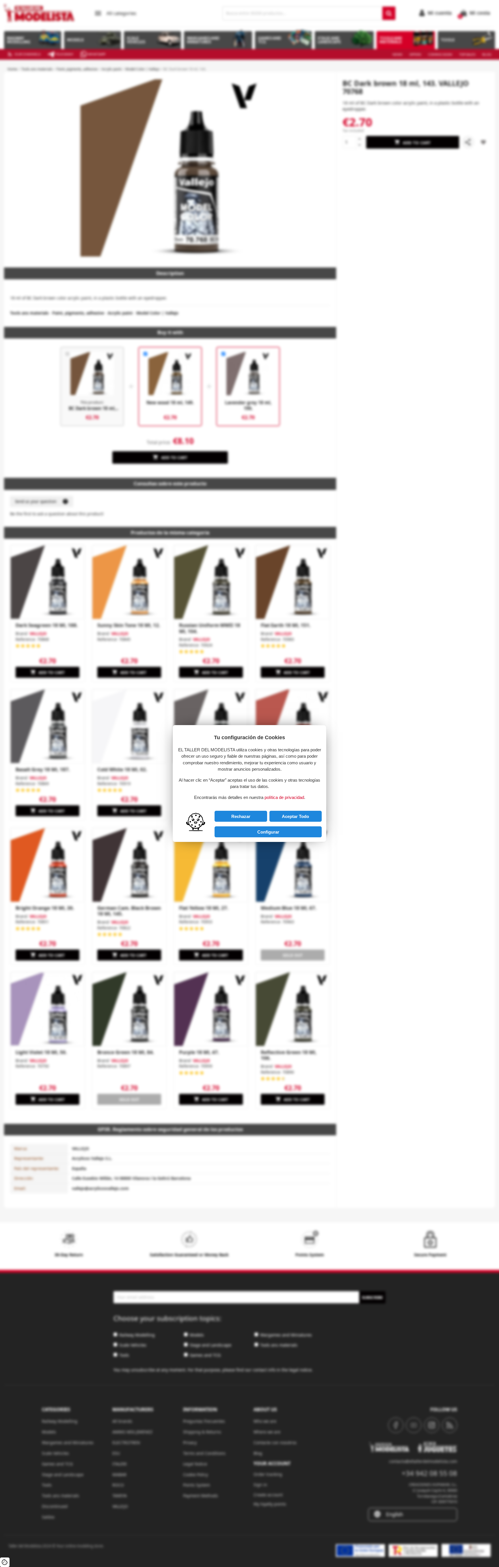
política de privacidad (284, 797)
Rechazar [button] (240, 816)
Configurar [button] (268, 832)
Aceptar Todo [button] (295, 816)
